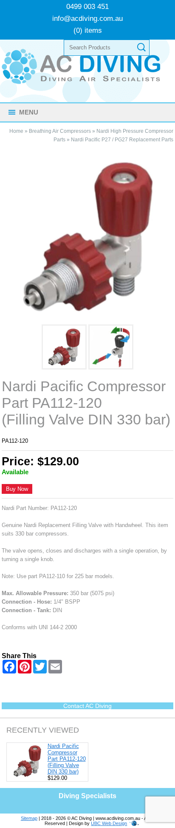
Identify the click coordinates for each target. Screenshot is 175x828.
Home (16, 131)
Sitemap (29, 818)
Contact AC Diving (87, 705)
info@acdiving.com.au (87, 18)
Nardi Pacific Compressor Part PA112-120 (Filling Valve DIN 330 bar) (67, 759)
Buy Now (17, 489)
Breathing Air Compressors (60, 131)
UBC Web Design (109, 823)
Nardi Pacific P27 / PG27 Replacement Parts (122, 140)
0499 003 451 (87, 7)
